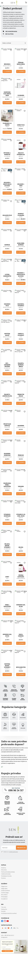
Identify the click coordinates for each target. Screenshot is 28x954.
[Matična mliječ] (7, 326)
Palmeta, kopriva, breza (21, 364)
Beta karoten (21, 667)
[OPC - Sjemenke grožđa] (7, 356)
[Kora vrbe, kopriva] (21, 236)
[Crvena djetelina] (21, 567)
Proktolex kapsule (7, 424)
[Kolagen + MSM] (21, 175)
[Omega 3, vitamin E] (21, 326)
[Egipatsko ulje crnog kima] (7, 84)
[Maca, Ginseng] (21, 627)
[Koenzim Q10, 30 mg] (7, 627)
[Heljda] (21, 536)
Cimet (7, 576)
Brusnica (7, 64)
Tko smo (3, 907)
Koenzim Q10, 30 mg (7, 635)
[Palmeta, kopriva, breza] (21, 356)
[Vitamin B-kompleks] (7, 507)
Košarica (3, 867)
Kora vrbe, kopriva (20, 244)
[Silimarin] (21, 416)
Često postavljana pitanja (8, 872)
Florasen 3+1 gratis (7, 124)
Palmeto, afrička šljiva (7, 395)
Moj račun (4, 869)
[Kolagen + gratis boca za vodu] (7, 175)
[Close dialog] (26, 940)
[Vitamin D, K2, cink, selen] (21, 507)
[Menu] (2, 3)
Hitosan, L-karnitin (7, 153)
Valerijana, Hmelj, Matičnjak (7, 484)
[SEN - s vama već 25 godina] (14, 2)
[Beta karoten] (21, 656)
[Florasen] (21, 84)
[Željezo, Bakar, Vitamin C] (7, 536)
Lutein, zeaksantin (7, 275)
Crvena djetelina (21, 575)
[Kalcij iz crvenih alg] (21, 145)
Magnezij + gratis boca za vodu (21, 274)
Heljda (21, 547)
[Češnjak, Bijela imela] (21, 55)
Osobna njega (5, 892)
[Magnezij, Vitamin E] (21, 296)
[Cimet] (7, 567)
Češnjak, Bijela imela (21, 63)
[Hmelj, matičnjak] (7, 597)
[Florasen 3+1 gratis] (7, 116)
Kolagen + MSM (20, 184)
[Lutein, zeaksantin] (7, 265)
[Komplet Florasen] (21, 206)
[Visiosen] (21, 475)
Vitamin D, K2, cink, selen (20, 515)
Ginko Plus (20, 125)
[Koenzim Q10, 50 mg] (21, 597)
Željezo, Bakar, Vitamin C (7, 545)
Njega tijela (4, 888)
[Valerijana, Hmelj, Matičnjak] (7, 475)
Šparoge (21, 455)
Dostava (3, 878)
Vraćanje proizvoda (6, 876)
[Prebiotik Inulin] (21, 387)
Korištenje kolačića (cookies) (9, 913)
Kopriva (7, 245)
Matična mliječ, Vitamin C (7, 665)
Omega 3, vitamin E (21, 334)
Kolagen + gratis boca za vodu (7, 184)
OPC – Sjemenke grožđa (7, 364)
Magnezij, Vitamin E (21, 304)
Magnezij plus (7, 304)
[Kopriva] (7, 236)
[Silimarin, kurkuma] (7, 446)
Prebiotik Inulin (21, 395)
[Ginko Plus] (21, 116)
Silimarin (21, 425)
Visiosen (21, 486)
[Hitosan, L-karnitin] (7, 145)
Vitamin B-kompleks (7, 515)
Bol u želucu (4, 894)
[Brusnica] (7, 55)
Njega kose (4, 886)
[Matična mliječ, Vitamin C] (7, 656)
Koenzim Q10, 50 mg (20, 605)
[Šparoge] (21, 446)
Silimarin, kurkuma (7, 454)
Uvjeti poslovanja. (13, 851)
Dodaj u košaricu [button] (7, 71)
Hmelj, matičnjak (7, 605)
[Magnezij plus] (7, 296)
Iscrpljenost (4, 898)
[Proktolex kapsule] (7, 416)
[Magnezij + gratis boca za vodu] (21, 265)
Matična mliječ (7, 334)
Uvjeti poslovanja (5, 874)
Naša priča (4, 909)
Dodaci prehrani (5, 890)
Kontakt (3, 911)
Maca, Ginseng (21, 635)
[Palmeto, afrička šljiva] (7, 387)
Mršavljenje (4, 896)
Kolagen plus (7, 215)
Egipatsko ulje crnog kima (7, 93)
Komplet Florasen (21, 214)
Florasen (21, 95)
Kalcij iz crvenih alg (21, 153)
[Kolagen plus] (7, 206)
